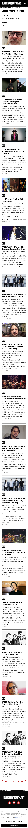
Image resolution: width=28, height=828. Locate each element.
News (7, 18)
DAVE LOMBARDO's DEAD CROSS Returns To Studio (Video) (12, 653)
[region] (14, 818)
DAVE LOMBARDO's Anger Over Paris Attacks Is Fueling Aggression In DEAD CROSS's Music (13, 448)
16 (18, 781)
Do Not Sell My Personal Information (14, 821)
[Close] (26, 809)
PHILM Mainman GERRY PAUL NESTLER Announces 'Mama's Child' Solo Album (13, 151)
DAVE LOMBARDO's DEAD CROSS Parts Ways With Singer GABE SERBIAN (14, 295)
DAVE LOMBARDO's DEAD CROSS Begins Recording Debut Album (12, 753)
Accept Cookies (14, 825)
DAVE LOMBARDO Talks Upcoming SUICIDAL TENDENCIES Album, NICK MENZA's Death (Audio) (13, 346)
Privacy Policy (18, 817)
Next (22, 781)
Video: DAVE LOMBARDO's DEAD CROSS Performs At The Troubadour (14, 397)
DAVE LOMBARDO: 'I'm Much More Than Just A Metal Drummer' (12, 703)
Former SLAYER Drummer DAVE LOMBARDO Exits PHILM (12, 603)
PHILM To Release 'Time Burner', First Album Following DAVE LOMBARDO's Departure (12, 101)
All (3, 18)
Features (12, 18)
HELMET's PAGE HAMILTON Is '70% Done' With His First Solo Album (13, 52)
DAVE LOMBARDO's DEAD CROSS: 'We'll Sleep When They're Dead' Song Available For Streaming (14, 500)
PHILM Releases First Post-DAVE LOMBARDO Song (12, 200)
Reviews (17, 18)
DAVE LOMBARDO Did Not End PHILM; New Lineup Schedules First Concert (14, 248)
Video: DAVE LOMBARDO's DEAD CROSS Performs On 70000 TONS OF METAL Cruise (13, 552)
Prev (6, 781)
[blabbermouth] (11, 4)
